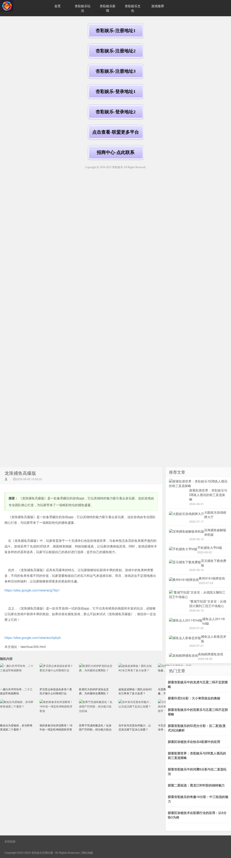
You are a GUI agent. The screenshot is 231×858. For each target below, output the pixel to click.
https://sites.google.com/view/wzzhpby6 (33, 637)
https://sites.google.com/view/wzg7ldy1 (32, 590)
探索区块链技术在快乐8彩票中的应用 (194, 741)
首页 (57, 6)
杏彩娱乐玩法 (82, 8)
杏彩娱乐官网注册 (42, 852)
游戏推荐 (157, 6)
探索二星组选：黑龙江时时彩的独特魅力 (196, 785)
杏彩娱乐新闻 (108, 8)
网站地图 (87, 852)
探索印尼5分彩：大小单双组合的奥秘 (194, 698)
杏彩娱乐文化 (133, 8)
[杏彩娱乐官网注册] (22, 6)
